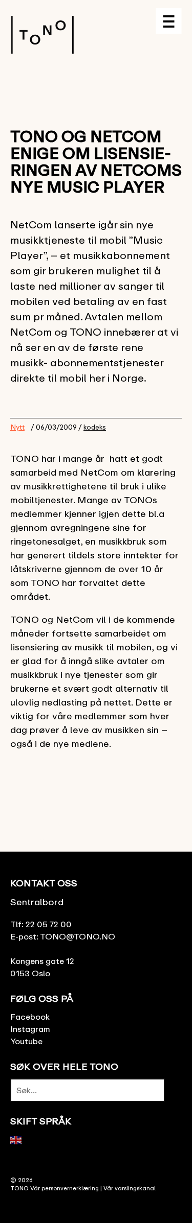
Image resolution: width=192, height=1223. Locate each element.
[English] (16, 1139)
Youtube (26, 1041)
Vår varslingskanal (129, 1188)
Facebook (30, 1017)
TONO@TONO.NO (77, 936)
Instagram (30, 1029)
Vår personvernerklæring (64, 1188)
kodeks (94, 427)
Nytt (17, 426)
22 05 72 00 (49, 924)
